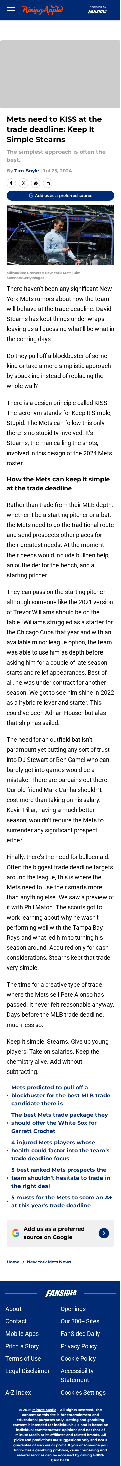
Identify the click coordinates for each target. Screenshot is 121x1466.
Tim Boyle (26, 171)
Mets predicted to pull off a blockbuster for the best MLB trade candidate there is (60, 1095)
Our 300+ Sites (80, 1321)
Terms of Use (23, 1358)
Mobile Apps (22, 1333)
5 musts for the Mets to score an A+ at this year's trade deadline (61, 1201)
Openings (73, 1308)
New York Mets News (49, 1261)
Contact (16, 1321)
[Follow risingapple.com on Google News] (104, 1233)
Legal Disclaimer (27, 1370)
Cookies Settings (83, 1392)
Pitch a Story (22, 1346)
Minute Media (44, 1410)
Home (13, 1261)
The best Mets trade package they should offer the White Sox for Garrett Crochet (59, 1123)
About (13, 1308)
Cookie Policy (78, 1358)
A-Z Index (18, 1392)
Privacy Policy (79, 1346)
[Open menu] (11, 10)
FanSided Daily (80, 1333)
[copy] (47, 183)
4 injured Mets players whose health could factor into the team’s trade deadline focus (60, 1150)
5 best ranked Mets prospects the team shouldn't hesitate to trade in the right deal (60, 1178)
